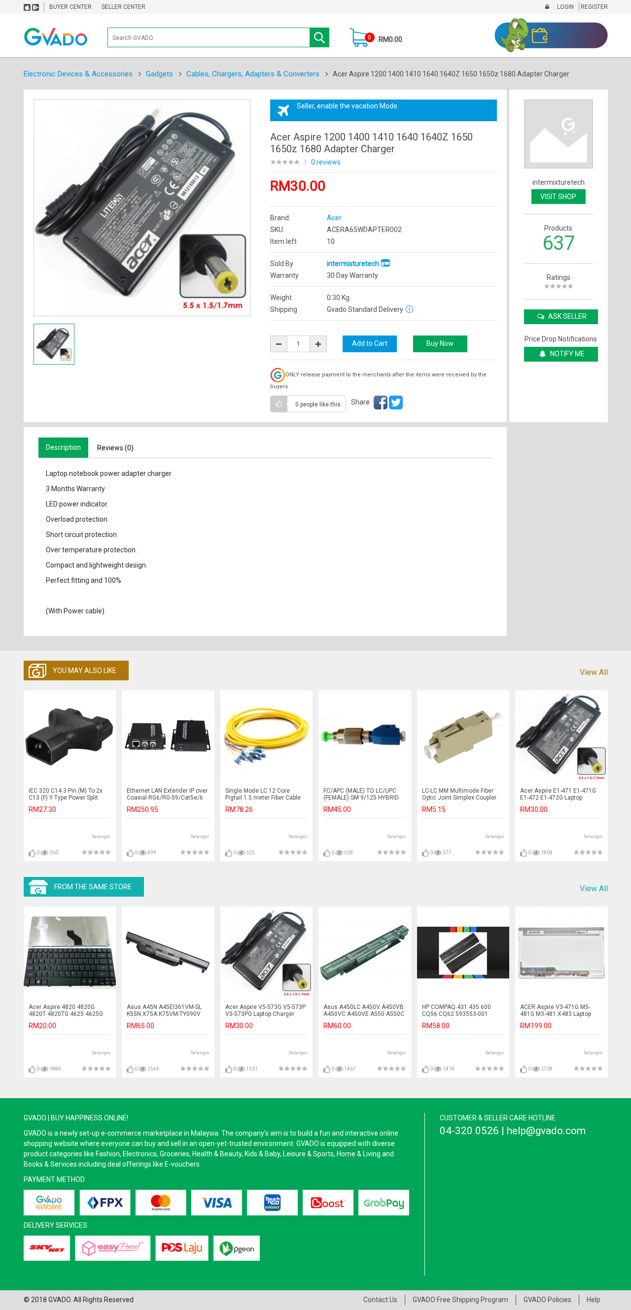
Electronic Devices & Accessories (78, 73)
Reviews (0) (115, 448)
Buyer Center (70, 6)
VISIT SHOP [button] (558, 197)
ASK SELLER (567, 316)
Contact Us (380, 1300)
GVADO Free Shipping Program (460, 1300)
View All (594, 672)
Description (63, 447)
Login (565, 6)
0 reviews (326, 162)
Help (593, 1300)
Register (593, 6)
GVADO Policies (547, 1300)
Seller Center (123, 6)
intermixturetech (354, 264)
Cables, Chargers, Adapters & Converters (252, 73)
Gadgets (159, 73)
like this (318, 404)
